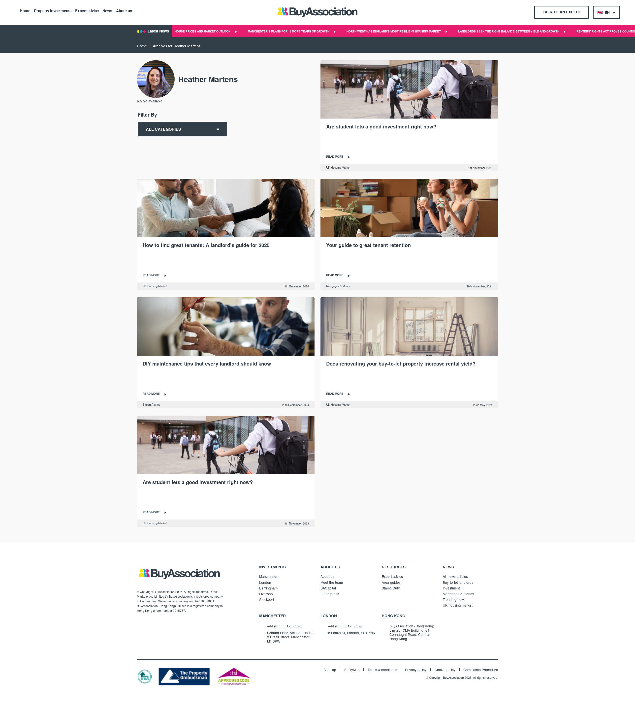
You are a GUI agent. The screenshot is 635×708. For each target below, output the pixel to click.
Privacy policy (415, 670)
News (107, 10)
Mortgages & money (458, 593)
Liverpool (266, 593)
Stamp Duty (391, 587)
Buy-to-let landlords (458, 582)
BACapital (328, 587)
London (265, 582)
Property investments (52, 10)
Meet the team (331, 582)
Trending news (454, 599)
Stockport (266, 599)
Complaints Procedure (480, 670)
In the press (329, 593)
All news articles (455, 576)
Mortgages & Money (338, 286)
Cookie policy (445, 670)
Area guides (391, 582)
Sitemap (329, 670)
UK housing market (458, 605)
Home (25, 10)
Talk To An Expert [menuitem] (562, 12)
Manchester (268, 576)
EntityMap (352, 670)
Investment (451, 587)
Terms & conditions (382, 670)
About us (124, 10)
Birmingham (268, 587)
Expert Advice (151, 404)
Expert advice (87, 10)
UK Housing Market (338, 167)
